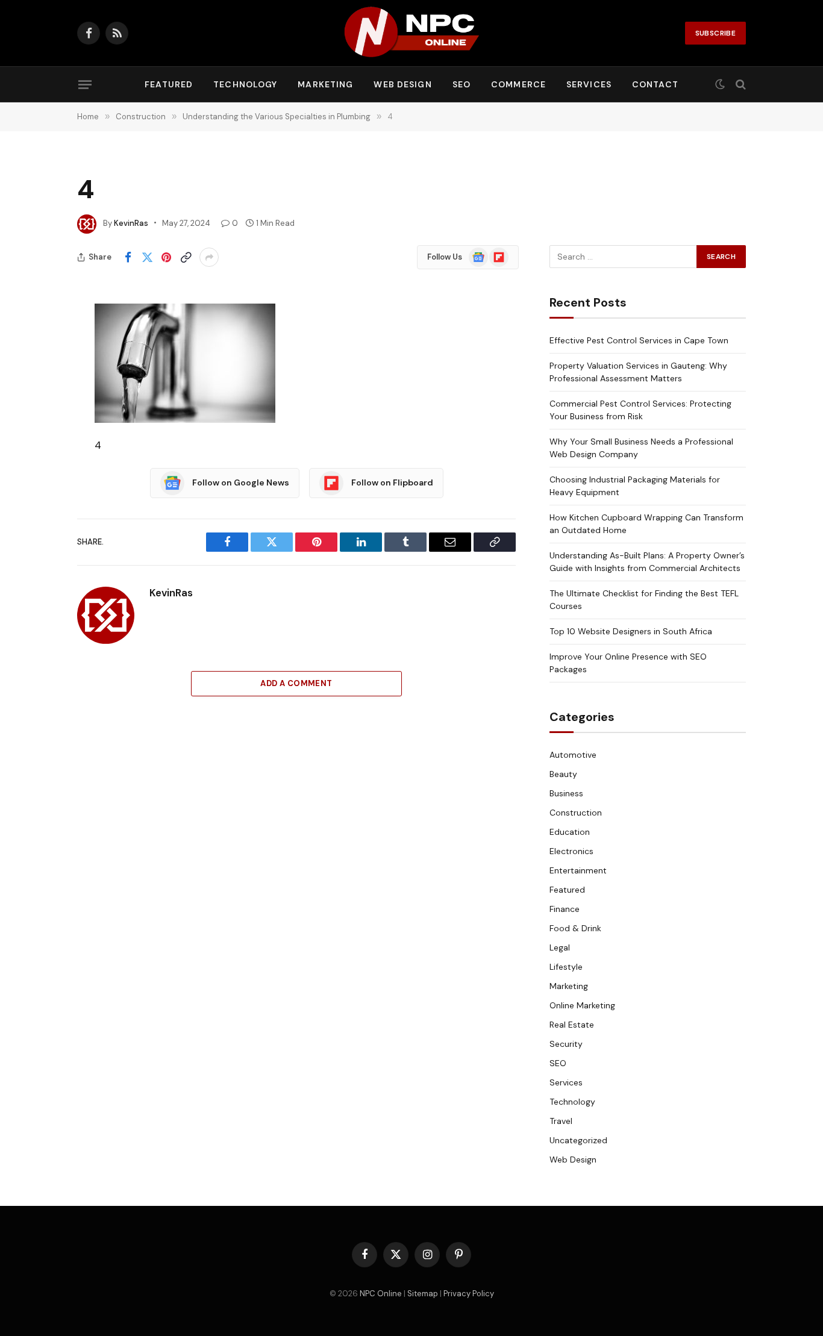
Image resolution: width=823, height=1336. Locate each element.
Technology (245, 84)
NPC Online (381, 1293)
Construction (575, 812)
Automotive (572, 754)
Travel (560, 1121)
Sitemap (422, 1293)
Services (589, 84)
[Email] (35, 467)
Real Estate (571, 1024)
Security (566, 1043)
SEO (461, 84)
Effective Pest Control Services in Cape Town (638, 340)
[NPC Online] (411, 33)
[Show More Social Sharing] (209, 257)
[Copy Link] (186, 257)
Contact (655, 84)
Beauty (563, 774)
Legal (559, 947)
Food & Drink (575, 928)
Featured (169, 84)
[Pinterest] (35, 436)
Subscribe (715, 33)
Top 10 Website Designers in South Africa (630, 631)
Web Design (402, 84)
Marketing (325, 84)
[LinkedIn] (35, 405)
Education (569, 831)
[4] (185, 362)
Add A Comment (296, 683)
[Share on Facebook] (128, 257)
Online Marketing (582, 1005)
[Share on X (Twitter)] (147, 257)
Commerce (518, 84)
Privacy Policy (468, 1293)
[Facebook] (35, 344)
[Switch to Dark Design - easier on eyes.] (720, 84)
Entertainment (578, 870)
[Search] (739, 84)
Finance (564, 909)
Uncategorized (578, 1140)
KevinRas (131, 223)
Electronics (571, 851)
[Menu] (85, 84)
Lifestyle (566, 966)
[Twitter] (35, 375)
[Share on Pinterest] (166, 257)
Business (566, 793)
